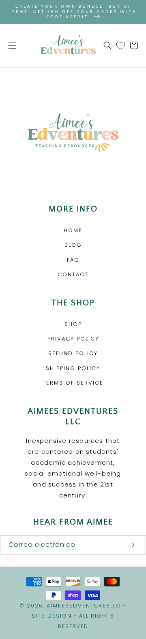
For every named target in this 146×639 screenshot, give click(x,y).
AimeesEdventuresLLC (84, 605)
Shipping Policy (73, 368)
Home (73, 230)
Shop (73, 324)
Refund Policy (73, 353)
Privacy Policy (73, 339)
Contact (73, 274)
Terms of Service (73, 383)
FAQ (73, 260)
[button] (12, 45)
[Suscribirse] (131, 544)
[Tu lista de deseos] (120, 45)
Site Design (52, 616)
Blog (73, 245)
